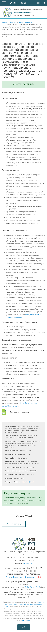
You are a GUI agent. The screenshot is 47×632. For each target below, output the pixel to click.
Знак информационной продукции (21, 577)
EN (38, 3)
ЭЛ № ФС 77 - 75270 (32, 587)
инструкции (26, 620)
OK (23, 627)
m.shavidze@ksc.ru (27, 482)
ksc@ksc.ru (27, 563)
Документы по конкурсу (19, 412)
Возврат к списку (14, 524)
